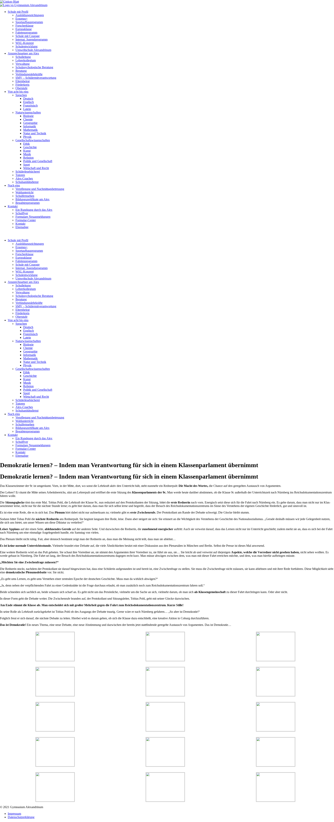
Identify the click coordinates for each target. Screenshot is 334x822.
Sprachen (21, 95)
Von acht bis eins (18, 91)
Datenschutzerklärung (21, 817)
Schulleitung (23, 56)
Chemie (28, 119)
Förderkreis (22, 84)
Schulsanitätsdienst (26, 182)
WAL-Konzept (24, 43)
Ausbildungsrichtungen (29, 15)
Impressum (14, 813)
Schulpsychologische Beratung (34, 67)
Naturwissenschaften (28, 112)
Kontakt (13, 206)
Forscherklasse (24, 25)
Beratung (21, 70)
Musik (27, 154)
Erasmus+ (21, 18)
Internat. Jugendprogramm (31, 39)
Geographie (30, 123)
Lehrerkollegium (25, 60)
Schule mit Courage (27, 36)
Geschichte (30, 147)
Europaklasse (23, 29)
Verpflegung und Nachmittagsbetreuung (39, 189)
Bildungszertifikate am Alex (32, 199)
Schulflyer (21, 213)
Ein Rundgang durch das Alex (33, 209)
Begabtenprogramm (27, 202)
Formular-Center (25, 220)
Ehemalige (21, 227)
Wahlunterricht (24, 192)
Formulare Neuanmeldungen (32, 216)
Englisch (28, 102)
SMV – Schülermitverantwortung (35, 77)
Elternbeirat (22, 81)
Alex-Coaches (24, 178)
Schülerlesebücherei (27, 171)
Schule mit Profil (18, 11)
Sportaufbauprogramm (29, 22)
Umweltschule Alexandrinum (33, 50)
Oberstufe (21, 88)
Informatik (29, 126)
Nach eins (14, 185)
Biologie (28, 116)
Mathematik (30, 129)
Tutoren (20, 175)
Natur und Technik (34, 133)
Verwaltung (22, 63)
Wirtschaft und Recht (36, 168)
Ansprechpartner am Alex (23, 53)
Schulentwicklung (26, 46)
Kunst (27, 150)
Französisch (30, 105)
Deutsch (28, 98)
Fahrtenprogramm (26, 32)
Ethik (26, 143)
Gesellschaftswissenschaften (32, 140)
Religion (28, 157)
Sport (26, 164)
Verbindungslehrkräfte (29, 74)
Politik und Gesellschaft (37, 161)
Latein (27, 109)
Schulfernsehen (24, 195)
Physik (27, 136)
